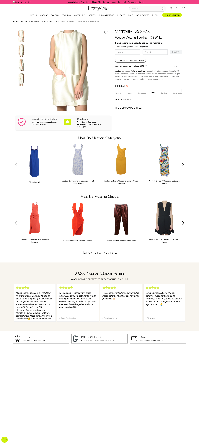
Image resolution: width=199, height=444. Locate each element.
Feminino (35, 21)
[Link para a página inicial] (20, 21)
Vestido (118, 71)
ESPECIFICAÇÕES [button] (123, 100)
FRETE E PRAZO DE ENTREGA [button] (128, 108)
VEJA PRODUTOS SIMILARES (130, 60)
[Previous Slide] (16, 164)
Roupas (48, 21)
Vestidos (60, 21)
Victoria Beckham (138, 71)
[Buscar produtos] (163, 8)
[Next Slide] (182, 164)
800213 (143, 66)
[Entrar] (170, 8)
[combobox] (147, 9)
